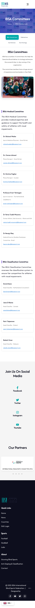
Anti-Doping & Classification (12, 564)
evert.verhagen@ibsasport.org (13, 204)
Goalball (4, 543)
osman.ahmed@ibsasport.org (12, 163)
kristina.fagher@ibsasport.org (12, 182)
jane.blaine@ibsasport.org (11, 310)
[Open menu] (27, 4)
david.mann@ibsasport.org (11, 292)
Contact (4, 568)
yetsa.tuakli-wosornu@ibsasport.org (14, 222)
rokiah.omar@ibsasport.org (11, 348)
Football (4, 538)
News (3, 517)
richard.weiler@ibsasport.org (12, 144)
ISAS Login (5, 526)
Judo (3, 547)
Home (9, 24)
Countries (5, 522)
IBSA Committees (12, 37)
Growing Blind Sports (9, 559)
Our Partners (12, 43)
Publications (24, 37)
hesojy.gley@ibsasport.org (11, 244)
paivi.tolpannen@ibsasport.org (13, 329)
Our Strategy (23, 43)
